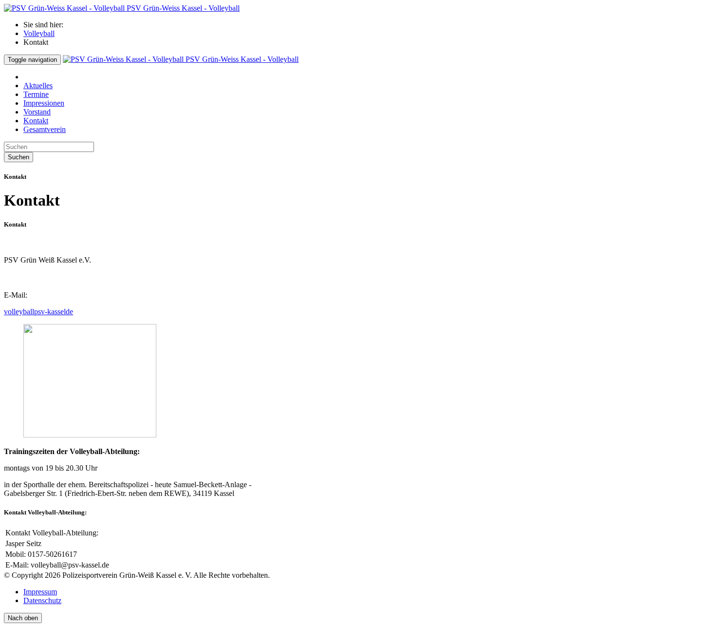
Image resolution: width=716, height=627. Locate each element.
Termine (36, 94)
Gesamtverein (44, 129)
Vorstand (37, 112)
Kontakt (35, 120)
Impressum (40, 592)
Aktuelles (38, 85)
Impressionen (43, 103)
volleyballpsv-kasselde (38, 311)
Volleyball (39, 33)
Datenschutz (42, 600)
